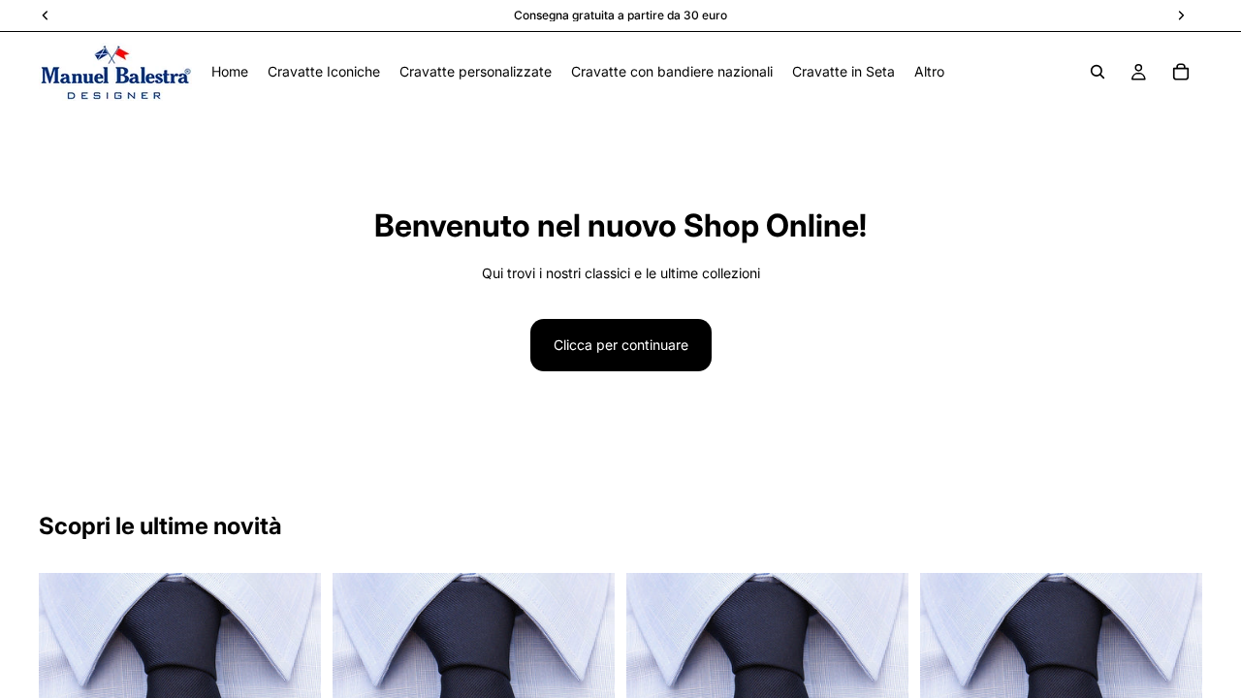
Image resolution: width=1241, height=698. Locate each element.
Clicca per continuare (621, 344)
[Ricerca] (1097, 71)
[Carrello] (1181, 71)
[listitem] (929, 72)
